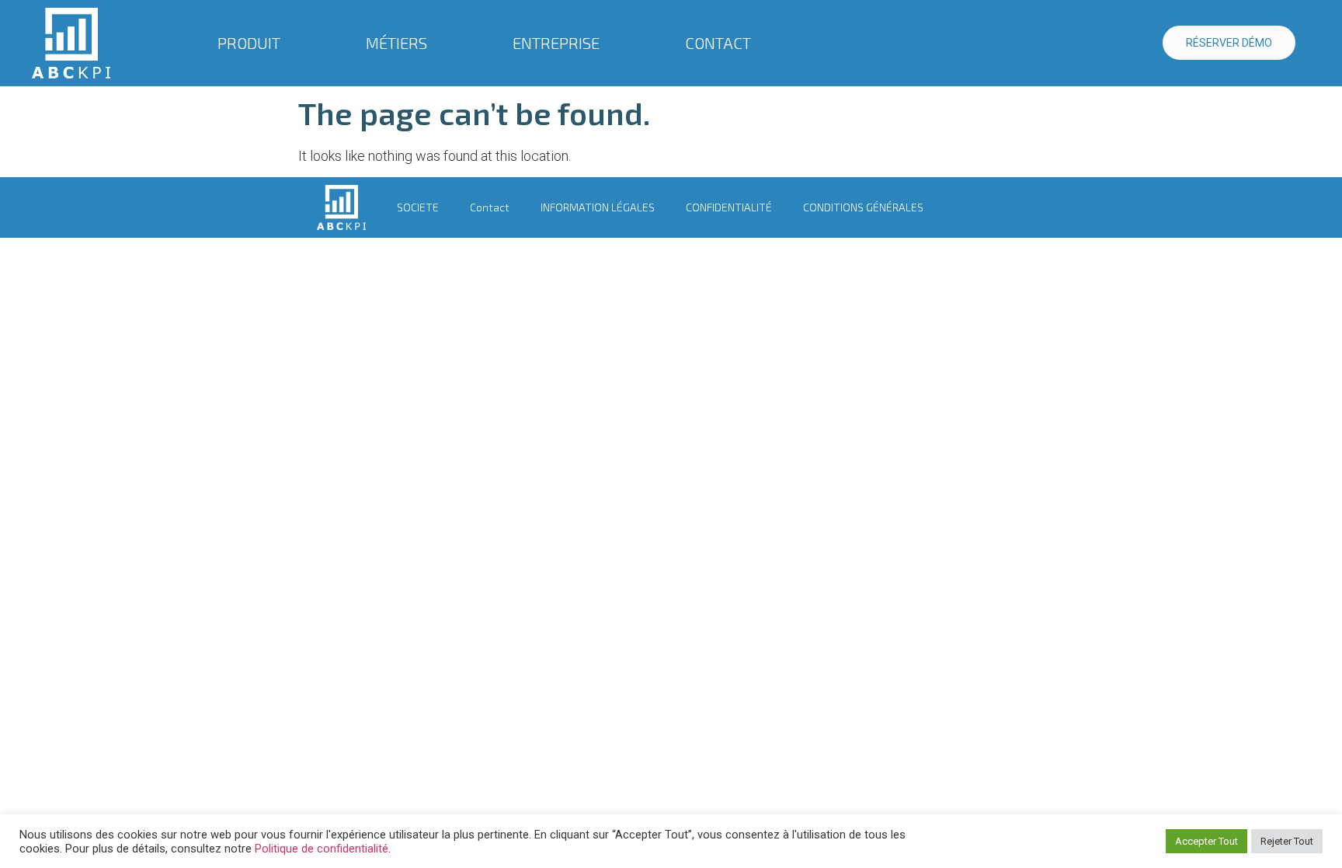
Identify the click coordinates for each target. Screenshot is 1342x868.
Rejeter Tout (1286, 841)
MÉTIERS (396, 42)
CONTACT (718, 42)
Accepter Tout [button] (1206, 841)
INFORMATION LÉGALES (598, 207)
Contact (489, 207)
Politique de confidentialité (321, 849)
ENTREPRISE (556, 42)
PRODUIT (248, 42)
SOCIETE (418, 207)
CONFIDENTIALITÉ (729, 207)
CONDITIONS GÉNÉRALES (863, 207)
